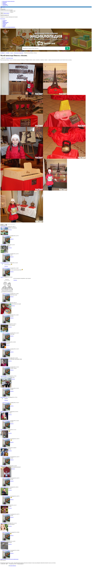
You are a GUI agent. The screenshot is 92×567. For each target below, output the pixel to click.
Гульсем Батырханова (4, 262)
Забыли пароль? (6, 13)
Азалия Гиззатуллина (4, 487)
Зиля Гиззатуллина (9, 58)
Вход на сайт (2, 6)
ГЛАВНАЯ (2, 52)
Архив (11, 52)
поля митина (3, 541)
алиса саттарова (3, 505)
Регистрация (2, 18)
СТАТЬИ (7, 52)
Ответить (10, 229)
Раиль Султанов (3, 429)
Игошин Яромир (4, 465)
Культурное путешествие (18, 52)
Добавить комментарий (4, 559)
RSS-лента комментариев (13, 559)
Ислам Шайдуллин (4, 397)
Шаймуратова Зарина (4, 411)
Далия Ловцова (3, 226)
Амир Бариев (3, 244)
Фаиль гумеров (3, 447)
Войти (2, 13)
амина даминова (4, 523)
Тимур (2, 277)
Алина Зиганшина (4, 302)
